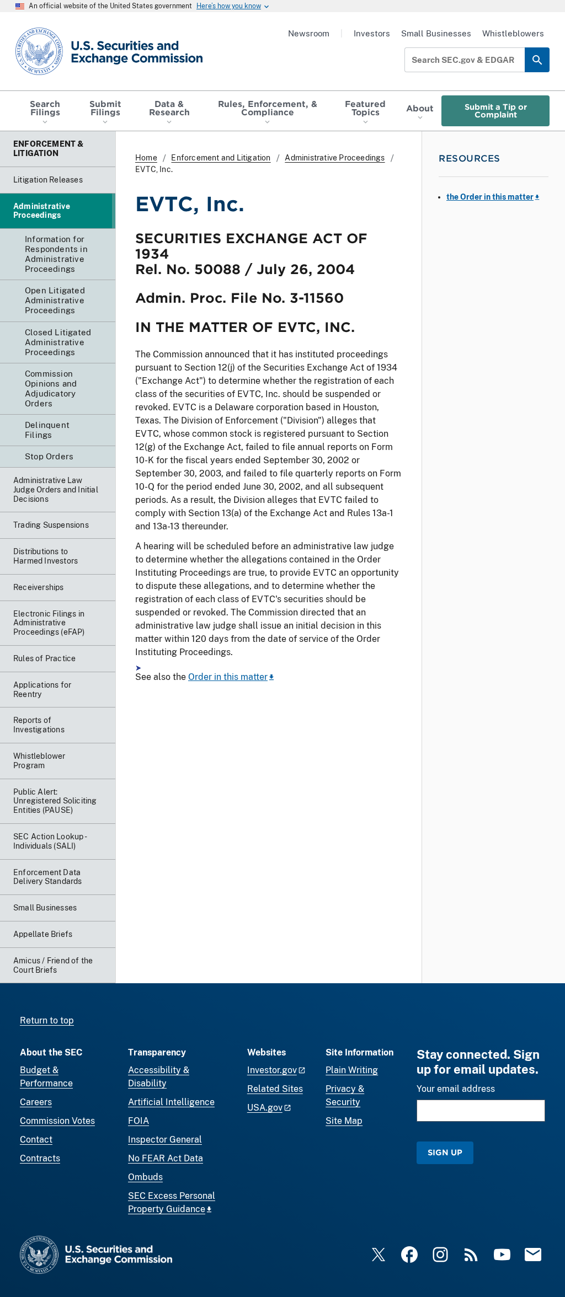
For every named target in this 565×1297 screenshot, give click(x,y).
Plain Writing (352, 1070)
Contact (36, 1139)
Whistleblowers (513, 33)
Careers (36, 1102)
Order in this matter (228, 677)
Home (146, 157)
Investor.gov (272, 1070)
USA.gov (264, 1107)
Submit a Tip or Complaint (496, 110)
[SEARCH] (537, 59)
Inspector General (165, 1139)
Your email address (456, 1089)
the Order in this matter (490, 196)
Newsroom (308, 33)
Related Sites (275, 1089)
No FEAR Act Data (165, 1158)
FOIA (138, 1121)
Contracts (40, 1158)
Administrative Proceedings (335, 157)
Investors (372, 33)
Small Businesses (436, 33)
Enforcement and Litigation (220, 157)
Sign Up (445, 1152)
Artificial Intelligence (171, 1102)
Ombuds (145, 1177)
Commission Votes (57, 1121)
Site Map (344, 1121)
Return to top (47, 1020)
